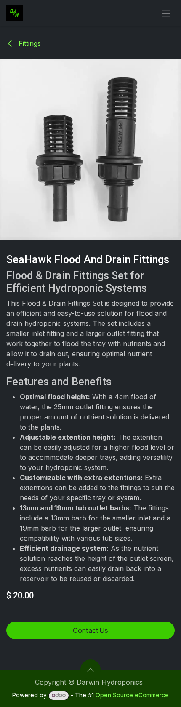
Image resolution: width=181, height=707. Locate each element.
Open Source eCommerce (132, 695)
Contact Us (90, 630)
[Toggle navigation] (166, 13)
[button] (90, 669)
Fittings (28, 43)
